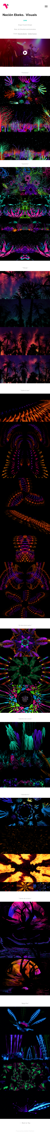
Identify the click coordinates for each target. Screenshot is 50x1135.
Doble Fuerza (32, 34)
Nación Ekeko (22, 34)
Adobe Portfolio (29, 1131)
